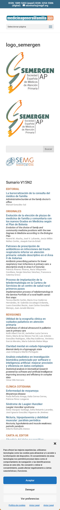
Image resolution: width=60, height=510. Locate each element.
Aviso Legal (34, 505)
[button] (55, 443)
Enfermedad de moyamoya (22, 390)
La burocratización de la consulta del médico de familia (28, 195)
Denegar (30, 489)
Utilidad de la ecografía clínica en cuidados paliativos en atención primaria (26, 321)
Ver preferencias (30, 498)
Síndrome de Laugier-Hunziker (24, 404)
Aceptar (30, 480)
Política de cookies (17, 505)
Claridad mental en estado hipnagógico (29, 346)
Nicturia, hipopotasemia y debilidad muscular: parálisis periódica (27, 419)
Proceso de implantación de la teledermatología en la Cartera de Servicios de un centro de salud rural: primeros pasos (28, 284)
